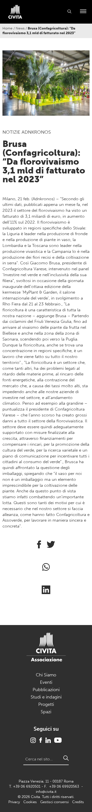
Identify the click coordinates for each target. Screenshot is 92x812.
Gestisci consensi (54, 802)
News (20, 28)
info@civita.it (46, 791)
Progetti (46, 704)
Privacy (14, 802)
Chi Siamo (46, 675)
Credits (78, 802)
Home (7, 28)
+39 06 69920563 (64, 786)
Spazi (46, 711)
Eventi (46, 682)
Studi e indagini (46, 697)
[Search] (66, 758)
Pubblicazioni (46, 689)
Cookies (30, 802)
